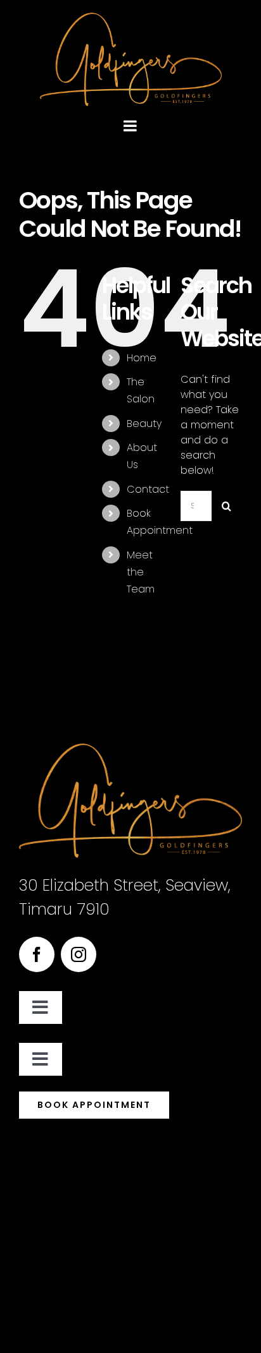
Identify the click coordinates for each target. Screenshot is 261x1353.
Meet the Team (141, 572)
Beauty (144, 423)
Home (141, 358)
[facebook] (36, 954)
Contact (148, 489)
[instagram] (78, 954)
